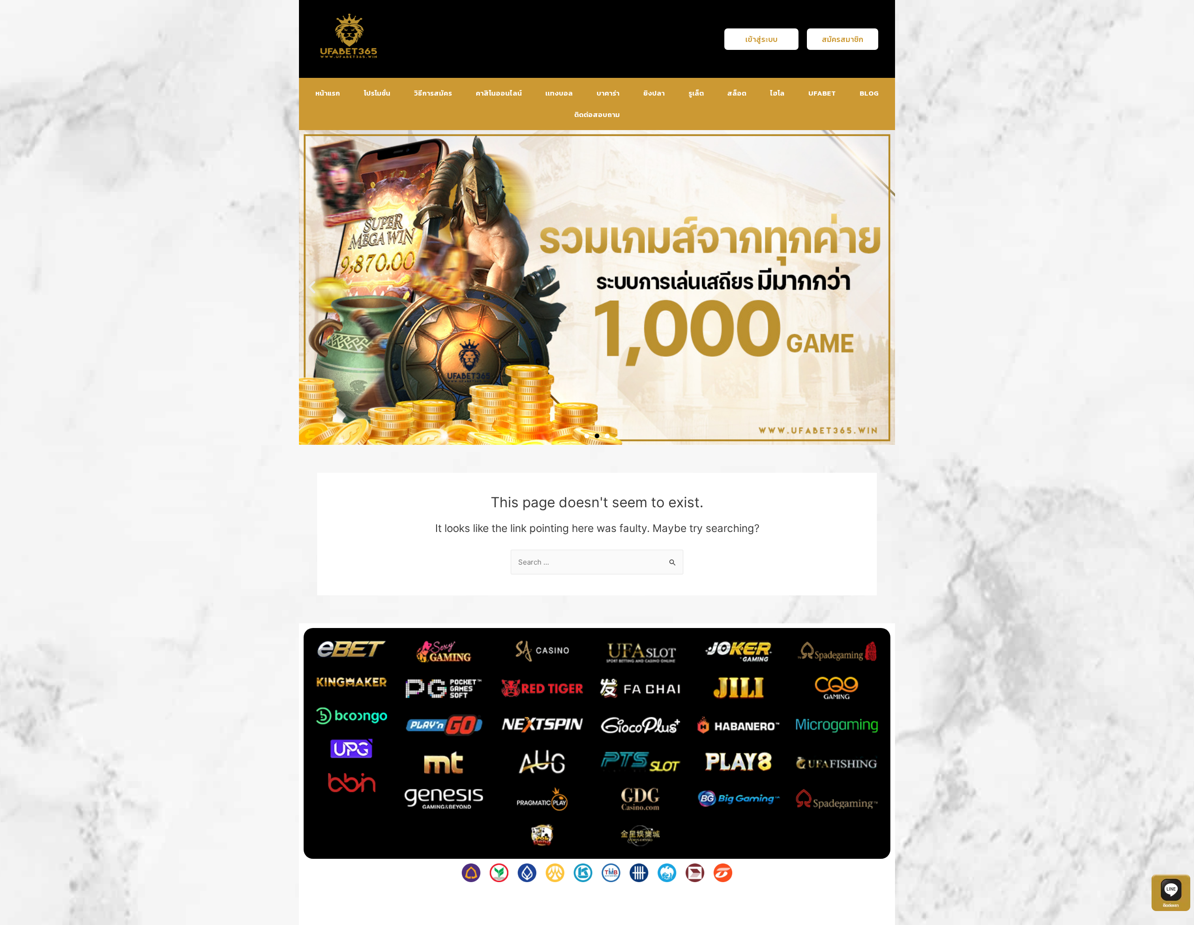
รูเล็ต (696, 93)
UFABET (822, 93)
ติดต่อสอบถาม (597, 114)
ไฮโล (777, 93)
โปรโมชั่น (377, 93)
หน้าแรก (327, 93)
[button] (312, 287)
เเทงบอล (559, 93)
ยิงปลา (654, 93)
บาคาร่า (608, 93)
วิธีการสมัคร (433, 93)
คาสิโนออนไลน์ (499, 93)
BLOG (869, 93)
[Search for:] (597, 562)
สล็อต (736, 93)
